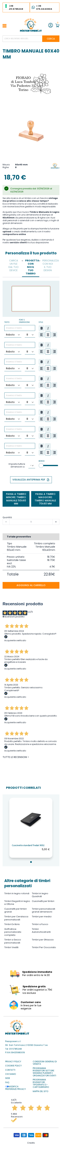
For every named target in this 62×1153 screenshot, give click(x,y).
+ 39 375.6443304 (44, 7)
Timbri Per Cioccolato (44, 947)
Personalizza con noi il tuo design (48, 265)
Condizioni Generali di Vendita (45, 1062)
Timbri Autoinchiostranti (41, 930)
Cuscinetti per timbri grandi (15, 910)
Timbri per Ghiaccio (43, 939)
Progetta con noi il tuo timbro (31, 267)
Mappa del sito (40, 1091)
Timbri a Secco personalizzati (12, 941)
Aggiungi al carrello (31, 585)
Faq (7, 1082)
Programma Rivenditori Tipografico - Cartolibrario (41, 1083)
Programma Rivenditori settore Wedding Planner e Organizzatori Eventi (44, 1072)
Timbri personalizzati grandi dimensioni (43, 910)
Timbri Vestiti (11, 947)
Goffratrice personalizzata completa (12, 932)
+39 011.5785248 (16, 7)
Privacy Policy (13, 1061)
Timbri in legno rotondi (16, 893)
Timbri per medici (41, 916)
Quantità (7, 517)
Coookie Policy (13, 1066)
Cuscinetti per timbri (43, 901)
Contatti (10, 1070)
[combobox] (31, 38)
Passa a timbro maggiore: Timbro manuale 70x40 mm (45, 498)
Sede (7, 1078)
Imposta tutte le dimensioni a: (17, 465)
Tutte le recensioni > (16, 757)
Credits (31, 1142)
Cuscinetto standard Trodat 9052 (28, 845)
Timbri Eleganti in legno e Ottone (17, 902)
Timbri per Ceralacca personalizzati (16, 918)
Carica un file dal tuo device (13, 265)
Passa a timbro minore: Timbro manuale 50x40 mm (16, 498)
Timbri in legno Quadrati (40, 895)
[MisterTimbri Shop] (30, 25)
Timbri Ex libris (12, 924)
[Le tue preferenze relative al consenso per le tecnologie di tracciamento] (6, 6)
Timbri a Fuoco (40, 924)
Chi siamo (10, 1074)
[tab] (13, 265)
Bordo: (42, 461)
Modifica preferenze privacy (15, 1087)
